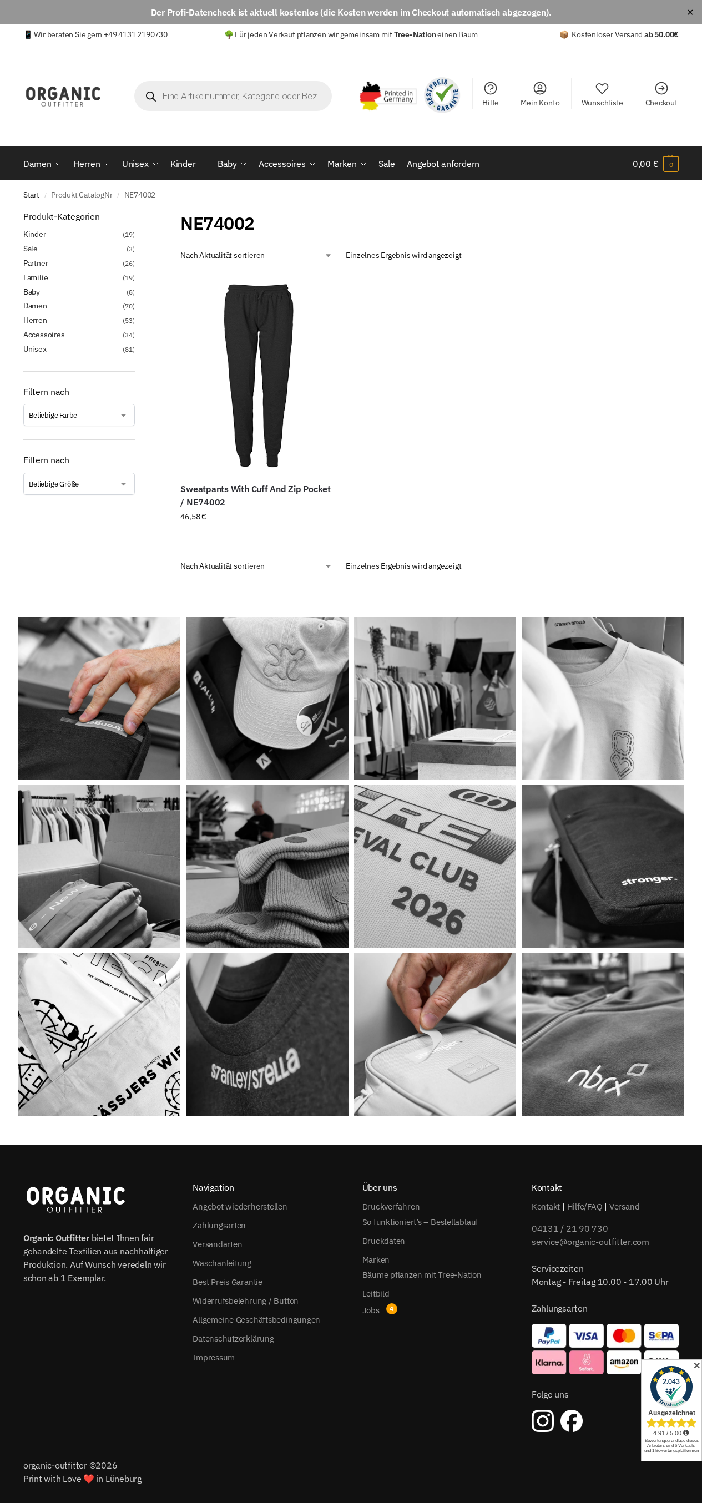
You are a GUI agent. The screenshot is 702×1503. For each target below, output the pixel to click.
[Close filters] (138, 216)
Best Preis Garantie (227, 1282)
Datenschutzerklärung (233, 1338)
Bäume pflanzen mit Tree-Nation (422, 1274)
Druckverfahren (391, 1206)
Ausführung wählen (257, 540)
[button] (656, 163)
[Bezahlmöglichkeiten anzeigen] (605, 1349)
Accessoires (44, 335)
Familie (35, 277)
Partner (35, 263)
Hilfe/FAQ (585, 1206)
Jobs (371, 1310)
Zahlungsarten (219, 1225)
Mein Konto (540, 103)
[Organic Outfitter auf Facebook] (571, 1421)
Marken (376, 1259)
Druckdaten (384, 1241)
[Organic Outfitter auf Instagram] (543, 1421)
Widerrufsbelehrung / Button (246, 1300)
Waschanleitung (222, 1263)
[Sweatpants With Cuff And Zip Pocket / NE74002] (257, 374)
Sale (30, 249)
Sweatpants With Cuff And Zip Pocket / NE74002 (255, 495)
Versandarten (217, 1244)
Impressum (214, 1357)
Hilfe (490, 103)
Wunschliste (603, 103)
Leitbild (376, 1293)
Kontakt (546, 1206)
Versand (624, 1206)
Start (31, 195)
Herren (35, 320)
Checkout (661, 103)
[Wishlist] (318, 291)
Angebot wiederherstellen (240, 1206)
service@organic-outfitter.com (590, 1241)
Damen (35, 306)
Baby (31, 292)
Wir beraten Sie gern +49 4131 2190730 (100, 34)
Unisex (35, 349)
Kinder (34, 234)
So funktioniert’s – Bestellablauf (420, 1222)
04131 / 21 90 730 (570, 1228)
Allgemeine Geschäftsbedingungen (256, 1319)
